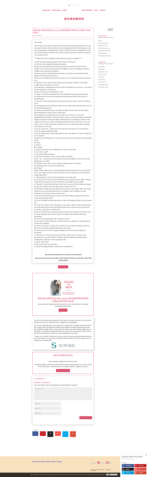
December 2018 (103, 84)
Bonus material (103, 43)
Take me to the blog (63, 370)
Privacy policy (113, 474)
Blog (96, 10)
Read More (63, 310)
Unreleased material (104, 56)
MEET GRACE (36, 461)
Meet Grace (56, 10)
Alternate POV (102, 45)
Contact (102, 10)
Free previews (87, 10)
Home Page (46, 10)
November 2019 (103, 72)
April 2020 (101, 69)
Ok (107, 474)
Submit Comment (86, 417)
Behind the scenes (104, 48)
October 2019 (102, 74)
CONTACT (54, 461)
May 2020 (101, 66)
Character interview (104, 50)
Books (64, 10)
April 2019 (101, 79)
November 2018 (103, 87)
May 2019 (101, 77)
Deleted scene (102, 53)
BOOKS (60, 461)
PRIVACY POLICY (45, 461)
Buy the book (63, 267)
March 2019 (102, 82)
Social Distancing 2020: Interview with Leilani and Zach (63, 300)
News (100, 40)
